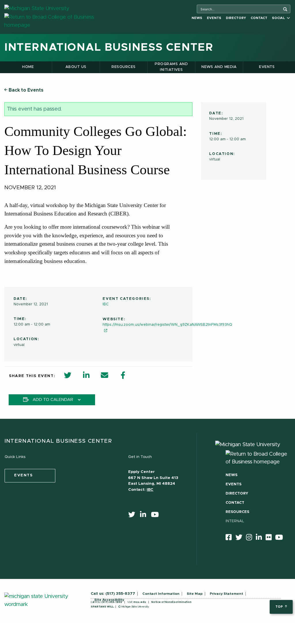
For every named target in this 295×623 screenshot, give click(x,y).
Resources (123, 67)
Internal (235, 521)
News (197, 18)
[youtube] (156, 516)
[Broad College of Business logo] (59, 21)
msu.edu (139, 602)
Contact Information (160, 593)
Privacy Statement (226, 593)
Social (279, 18)
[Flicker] (270, 538)
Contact (259, 18)
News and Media (219, 67)
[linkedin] (145, 516)
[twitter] (133, 516)
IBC (106, 304)
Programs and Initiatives (171, 67)
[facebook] (230, 538)
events (23, 475)
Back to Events (25, 90)
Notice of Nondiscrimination (171, 602)
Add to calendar (53, 400)
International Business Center (108, 47)
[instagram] (251, 538)
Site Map (195, 593)
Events (214, 18)
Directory (236, 18)
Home (28, 67)
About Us (75, 67)
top (279, 606)
